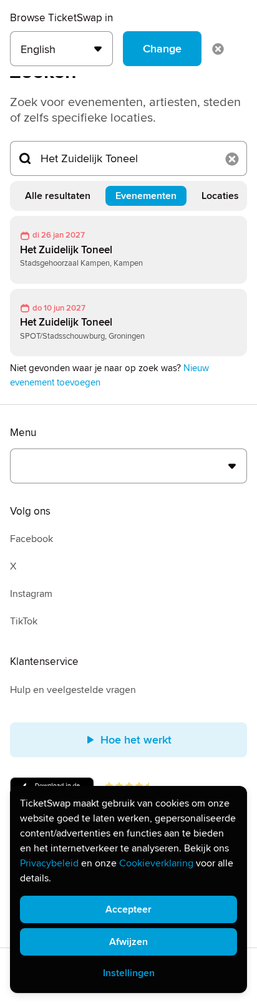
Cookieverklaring (156, 863)
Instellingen (129, 973)
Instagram (31, 594)
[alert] (128, 889)
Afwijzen (128, 942)
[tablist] (128, 196)
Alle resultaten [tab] (57, 196)
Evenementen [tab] (146, 196)
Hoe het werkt (136, 740)
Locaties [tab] (220, 196)
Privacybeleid (49, 863)
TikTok (23, 621)
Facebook (31, 539)
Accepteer (128, 909)
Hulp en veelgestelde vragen (73, 690)
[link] (128, 250)
